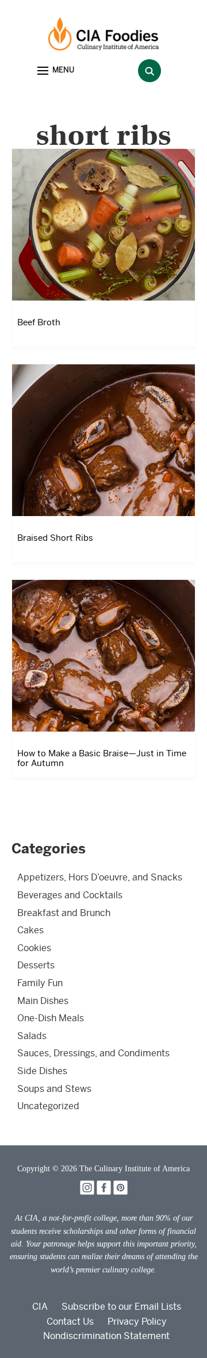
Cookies (34, 947)
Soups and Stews (54, 1088)
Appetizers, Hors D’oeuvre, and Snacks (99, 877)
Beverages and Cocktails (69, 895)
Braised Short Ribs (55, 538)
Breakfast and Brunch (63, 912)
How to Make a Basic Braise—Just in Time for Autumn (101, 758)
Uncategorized (48, 1106)
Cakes (30, 930)
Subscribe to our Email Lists (121, 1306)
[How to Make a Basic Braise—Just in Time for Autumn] (103, 655)
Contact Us (70, 1321)
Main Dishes (42, 1000)
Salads (32, 1035)
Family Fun (40, 983)
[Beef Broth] (103, 224)
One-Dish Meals (50, 1018)
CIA (40, 1306)
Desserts (36, 965)
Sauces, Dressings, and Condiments (93, 1053)
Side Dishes (42, 1070)
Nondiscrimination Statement (106, 1335)
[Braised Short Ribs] (103, 440)
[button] (55, 71)
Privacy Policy (137, 1321)
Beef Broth (38, 322)
